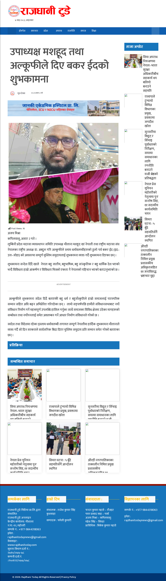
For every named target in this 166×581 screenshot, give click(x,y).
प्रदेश (46, 31)
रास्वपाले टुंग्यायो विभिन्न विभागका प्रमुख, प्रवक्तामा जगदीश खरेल (63, 411)
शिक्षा (94, 31)
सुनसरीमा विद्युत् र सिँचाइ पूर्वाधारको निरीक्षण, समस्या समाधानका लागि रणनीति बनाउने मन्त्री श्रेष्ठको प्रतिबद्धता (102, 415)
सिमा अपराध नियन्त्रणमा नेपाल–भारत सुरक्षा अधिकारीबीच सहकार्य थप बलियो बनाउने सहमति (23, 415)
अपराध (59, 31)
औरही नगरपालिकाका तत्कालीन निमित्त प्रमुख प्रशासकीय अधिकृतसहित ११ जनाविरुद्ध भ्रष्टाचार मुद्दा (149, 261)
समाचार (34, 31)
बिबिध (19, 38)
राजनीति (71, 31)
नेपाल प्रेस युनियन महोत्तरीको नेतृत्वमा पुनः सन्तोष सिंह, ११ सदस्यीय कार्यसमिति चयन (24, 466)
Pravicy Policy (68, 577)
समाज (83, 31)
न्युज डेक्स (21, 93)
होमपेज (22, 31)
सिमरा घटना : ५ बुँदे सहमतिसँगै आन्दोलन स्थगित (61, 464)
